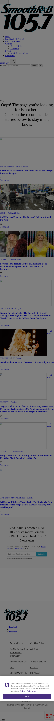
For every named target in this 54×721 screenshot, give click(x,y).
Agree (27, 696)
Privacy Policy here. (28, 691)
